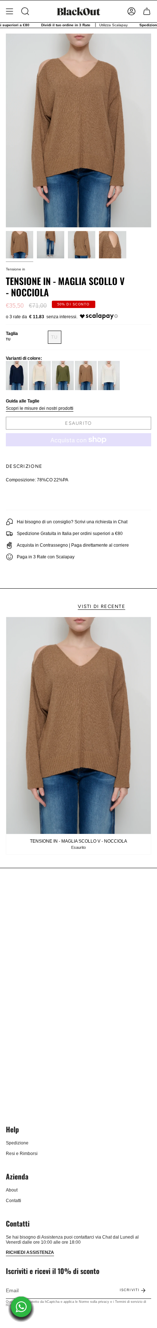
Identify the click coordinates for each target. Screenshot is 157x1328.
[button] (25, 11)
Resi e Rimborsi (22, 1153)
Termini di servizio (128, 1302)
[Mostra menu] (9, 11)
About (12, 1190)
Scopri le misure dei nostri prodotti (39, 408)
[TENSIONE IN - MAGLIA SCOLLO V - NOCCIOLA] (78, 725)
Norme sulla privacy (94, 1302)
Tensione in (15, 269)
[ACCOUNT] (131, 11)
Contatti (13, 1200)
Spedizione (17, 1143)
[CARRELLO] (146, 11)
